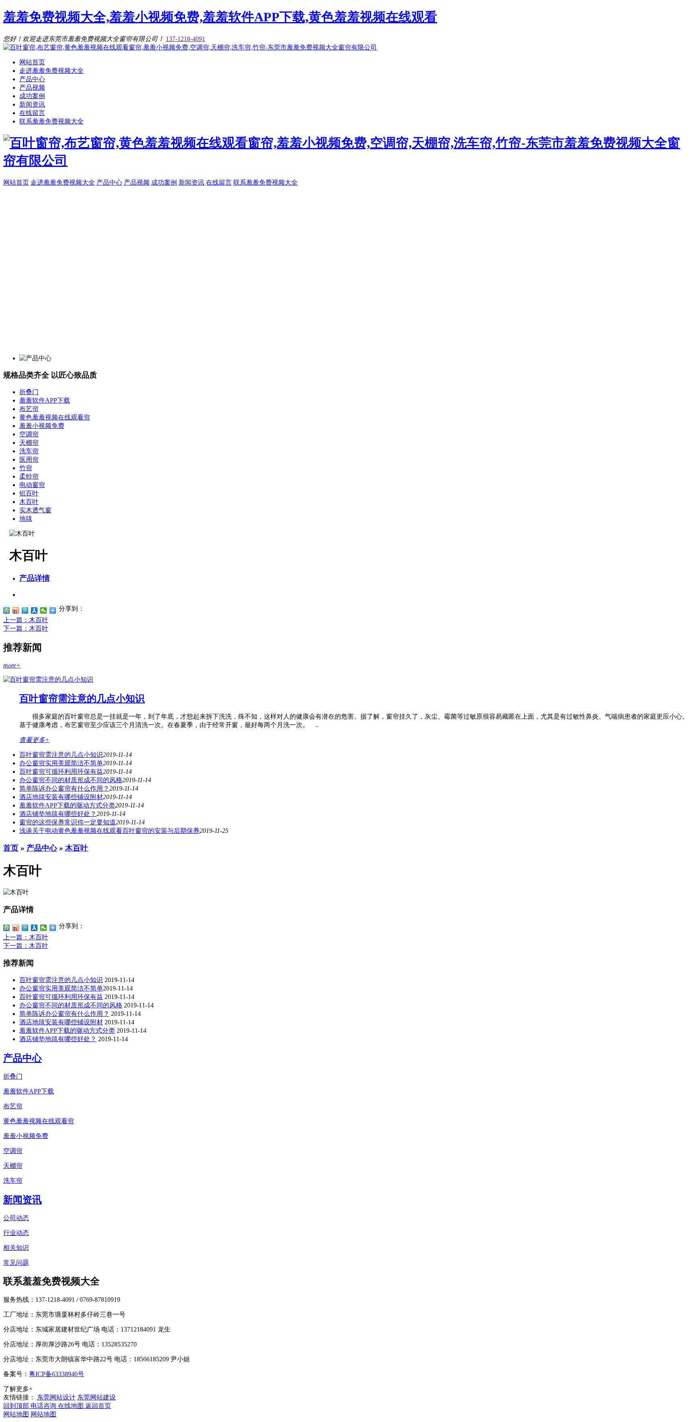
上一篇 (25, 619)
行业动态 (16, 1232)
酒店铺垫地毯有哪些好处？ (58, 813)
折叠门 (29, 391)
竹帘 (25, 467)
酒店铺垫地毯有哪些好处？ (58, 1039)
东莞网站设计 (56, 1397)
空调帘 (29, 434)
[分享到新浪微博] (15, 610)
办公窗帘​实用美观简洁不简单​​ (61, 763)
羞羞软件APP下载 (44, 400)
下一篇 (25, 628)
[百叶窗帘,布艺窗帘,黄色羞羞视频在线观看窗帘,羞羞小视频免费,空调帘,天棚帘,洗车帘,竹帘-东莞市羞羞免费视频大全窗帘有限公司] (190, 47)
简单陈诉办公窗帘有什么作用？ (64, 1013)
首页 (11, 848)
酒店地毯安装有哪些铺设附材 (61, 796)
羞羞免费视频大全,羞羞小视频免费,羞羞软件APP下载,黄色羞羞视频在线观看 (220, 17)
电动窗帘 (32, 484)
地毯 (25, 518)
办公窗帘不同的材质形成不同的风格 (70, 780)
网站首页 (32, 62)
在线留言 (32, 112)
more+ (12, 665)
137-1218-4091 (185, 38)
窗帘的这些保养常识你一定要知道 (67, 822)
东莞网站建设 (96, 1397)
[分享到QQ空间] (6, 610)
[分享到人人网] (34, 610)
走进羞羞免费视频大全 (51, 70)
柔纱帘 (29, 476)
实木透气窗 (35, 510)
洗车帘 (29, 451)
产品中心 (32, 79)
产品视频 (32, 87)
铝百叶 (29, 493)
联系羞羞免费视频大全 (51, 121)
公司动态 (16, 1217)
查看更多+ (34, 739)
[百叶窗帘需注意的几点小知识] (48, 679)
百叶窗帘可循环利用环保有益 (61, 771)
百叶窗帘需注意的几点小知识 (82, 698)
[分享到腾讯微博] (25, 610)
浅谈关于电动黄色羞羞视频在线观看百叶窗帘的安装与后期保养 (109, 830)
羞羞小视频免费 (41, 425)
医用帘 (29, 459)
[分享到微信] (43, 610)
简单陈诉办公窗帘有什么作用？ (64, 788)
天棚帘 (29, 442)
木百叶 (29, 501)
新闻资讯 (32, 104)
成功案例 (32, 95)
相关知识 (16, 1247)
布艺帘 (29, 408)
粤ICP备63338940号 (56, 1374)
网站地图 (16, 1414)
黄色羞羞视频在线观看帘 (54, 417)
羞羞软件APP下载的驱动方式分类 (67, 805)
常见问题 (16, 1262)
